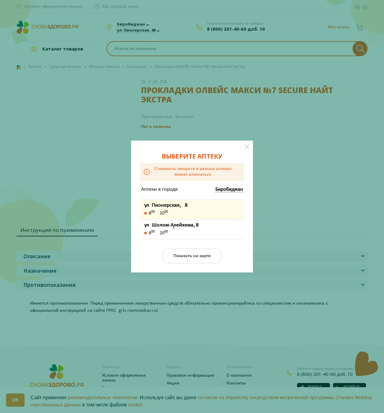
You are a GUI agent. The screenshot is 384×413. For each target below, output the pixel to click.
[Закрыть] (247, 147)
